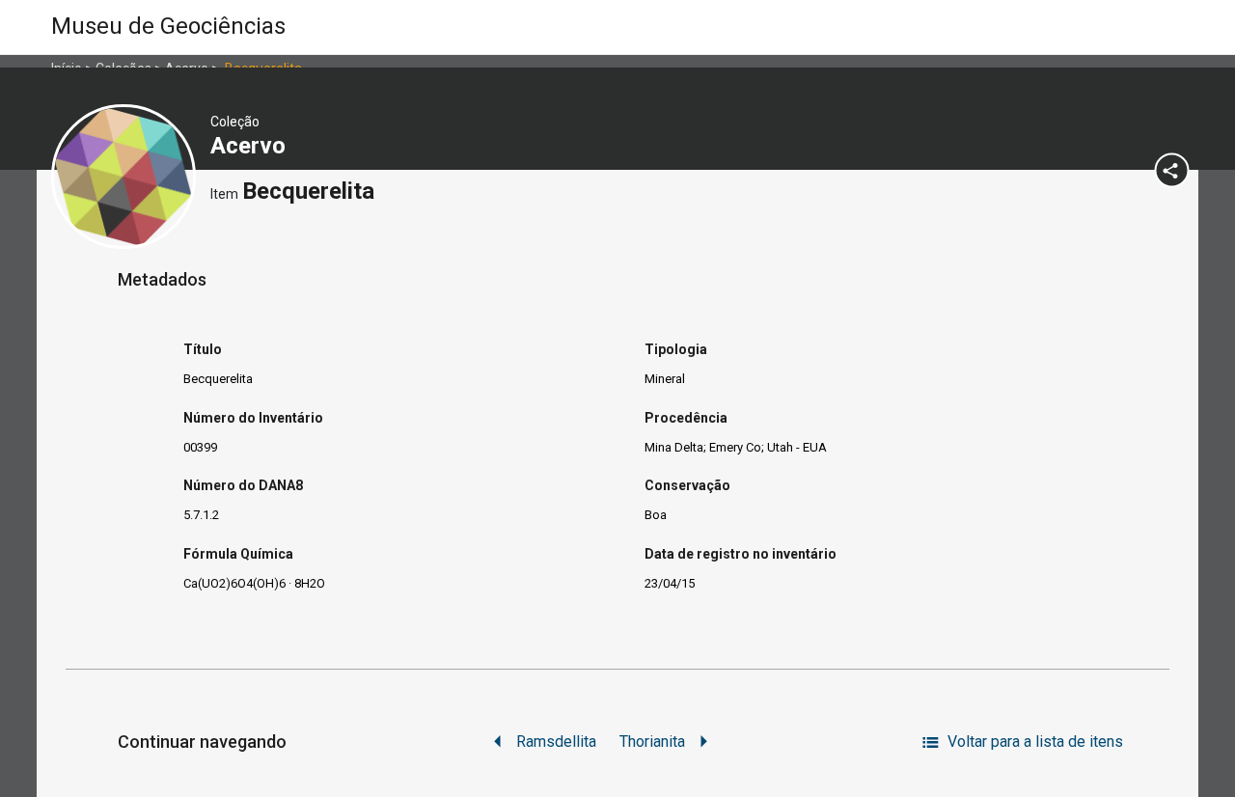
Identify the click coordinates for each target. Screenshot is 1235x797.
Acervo (250, 145)
